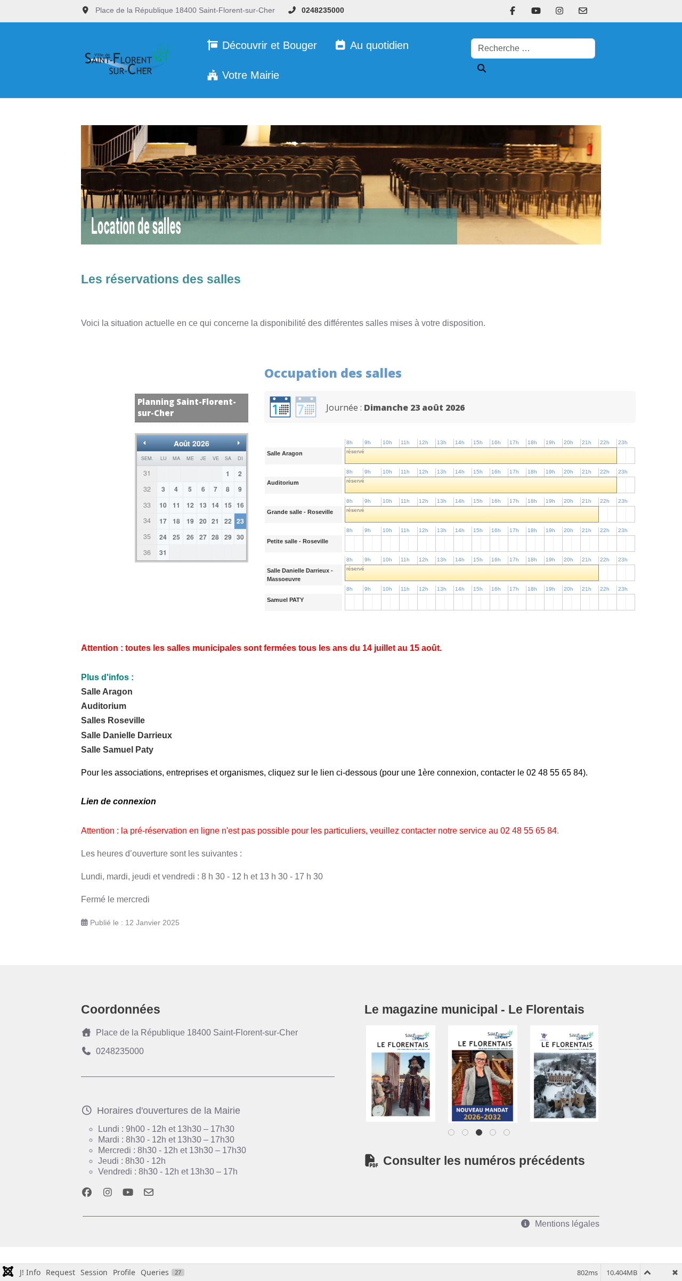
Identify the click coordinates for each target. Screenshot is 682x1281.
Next (574, 1072)
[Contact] (583, 10)
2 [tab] (466, 1134)
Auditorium (103, 706)
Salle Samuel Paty (117, 749)
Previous (390, 1072)
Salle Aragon (107, 691)
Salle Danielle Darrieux (126, 735)
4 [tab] (493, 1134)
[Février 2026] (484, 1073)
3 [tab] (479, 1134)
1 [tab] (452, 1134)
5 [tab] (507, 1134)
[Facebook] (512, 10)
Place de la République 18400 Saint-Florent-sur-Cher (197, 1032)
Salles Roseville (113, 720)
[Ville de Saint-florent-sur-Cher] (126, 60)
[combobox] (533, 48)
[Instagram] (559, 10)
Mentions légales (567, 1223)
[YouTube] (536, 10)
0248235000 (323, 10)
